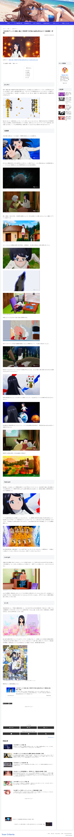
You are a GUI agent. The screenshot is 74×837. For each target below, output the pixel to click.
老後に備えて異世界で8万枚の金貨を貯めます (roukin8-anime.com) (23, 59)
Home (49, 833)
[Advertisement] (28, 715)
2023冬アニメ (6, 703)
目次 (27, 68)
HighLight (28, 73)
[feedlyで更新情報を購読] (28, 733)
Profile (62, 833)
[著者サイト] (11, 733)
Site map (52, 833)
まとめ (27, 77)
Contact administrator (68, 833)
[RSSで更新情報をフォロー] (45, 733)
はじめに (28, 70)
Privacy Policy (57, 833)
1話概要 (27, 72)
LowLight (28, 75)
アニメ (11, 703)
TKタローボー (64, 75)
